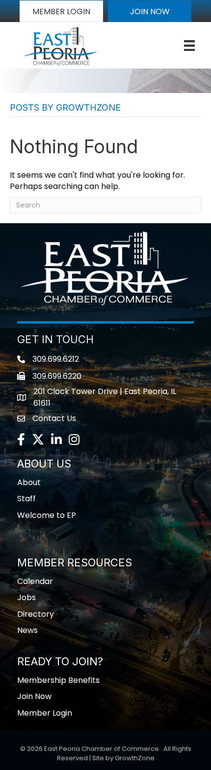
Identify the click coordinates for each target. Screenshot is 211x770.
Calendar (35, 581)
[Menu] (189, 45)
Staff (26, 498)
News (27, 630)
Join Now (34, 696)
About (29, 482)
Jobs (26, 597)
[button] (61, 11)
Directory (35, 614)
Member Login (44, 713)
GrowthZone (135, 758)
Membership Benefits (58, 680)
